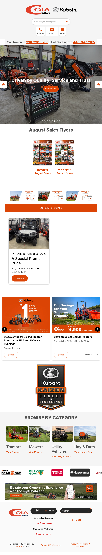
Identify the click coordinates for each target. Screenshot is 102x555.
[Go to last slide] (4, 329)
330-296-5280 (37, 42)
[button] (40, 31)
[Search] (89, 510)
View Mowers (35, 452)
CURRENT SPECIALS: (51, 208)
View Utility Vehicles (61, 456)
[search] (67, 21)
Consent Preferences (51, 545)
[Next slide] (97, 329)
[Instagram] (76, 520)
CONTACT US (51, 89)
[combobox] (51, 22)
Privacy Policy (75, 544)
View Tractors (12, 452)
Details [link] (11, 354)
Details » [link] (20, 278)
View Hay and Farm (83, 452)
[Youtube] (79, 520)
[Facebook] (72, 520)
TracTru (18, 546)
